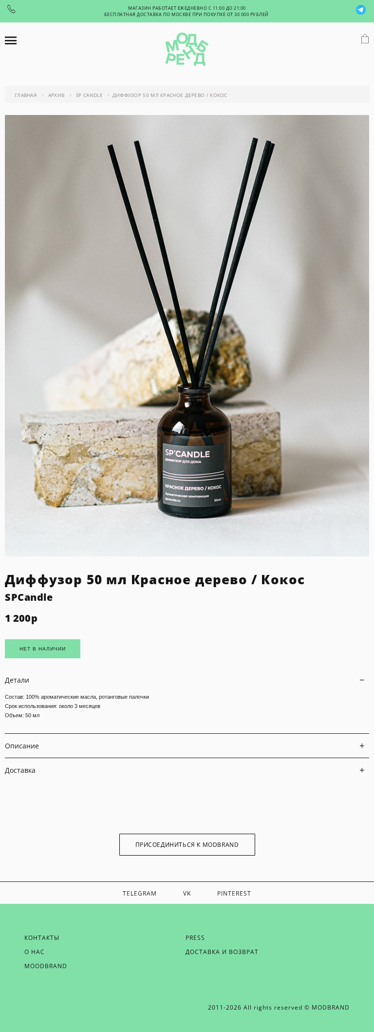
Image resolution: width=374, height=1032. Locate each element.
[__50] (187, 553)
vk (187, 893)
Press (195, 938)
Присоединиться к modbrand (187, 845)
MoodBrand (45, 966)
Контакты (41, 938)
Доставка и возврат (222, 952)
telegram (140, 893)
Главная (26, 95)
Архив (56, 95)
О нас (34, 952)
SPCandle (29, 597)
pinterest (234, 893)
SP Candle (89, 95)
